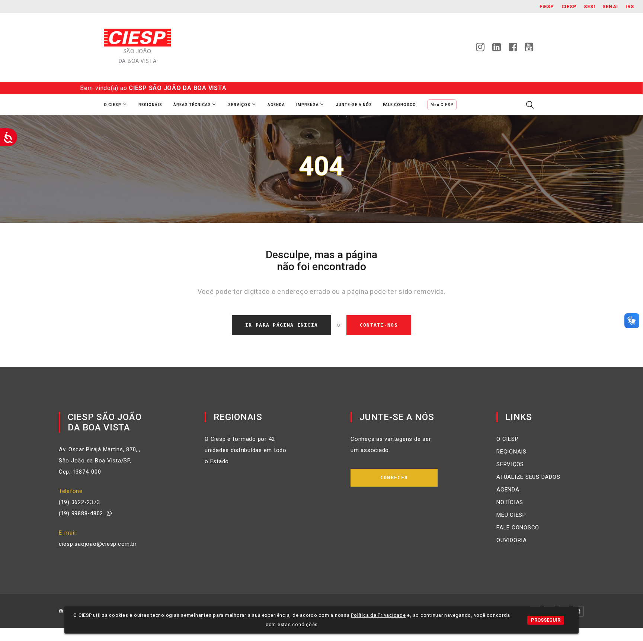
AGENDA (507, 489)
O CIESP (507, 439)
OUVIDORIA (511, 540)
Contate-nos (379, 325)
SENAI (610, 6)
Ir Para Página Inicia (281, 325)
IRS (630, 6)
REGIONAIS (511, 451)
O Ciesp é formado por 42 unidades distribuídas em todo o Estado (246, 450)
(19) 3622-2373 (79, 502)
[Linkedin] (496, 49)
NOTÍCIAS (509, 502)
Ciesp (569, 6)
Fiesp (547, 6)
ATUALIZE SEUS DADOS (528, 477)
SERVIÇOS (510, 464)
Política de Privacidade (378, 615)
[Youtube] (529, 49)
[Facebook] (513, 49)
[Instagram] (480, 49)
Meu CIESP (442, 105)
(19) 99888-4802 (83, 513)
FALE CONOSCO (517, 527)
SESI (589, 6)
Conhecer (394, 477)
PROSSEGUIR (545, 620)
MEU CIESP (511, 515)
